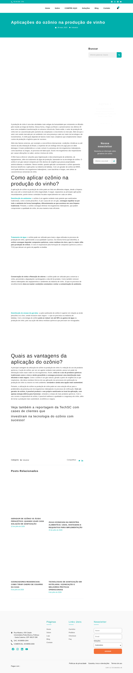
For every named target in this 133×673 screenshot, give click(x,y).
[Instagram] (115, 1)
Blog (97, 8)
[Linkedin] (118, 1)
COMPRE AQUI (71, 8)
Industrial (75, 27)
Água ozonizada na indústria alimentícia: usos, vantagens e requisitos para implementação (65, 524)
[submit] (113, 161)
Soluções (86, 8)
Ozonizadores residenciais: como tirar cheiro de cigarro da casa (27, 584)
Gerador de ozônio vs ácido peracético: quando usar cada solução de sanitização (27, 521)
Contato (106, 8)
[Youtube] (120, 1)
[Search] (119, 55)
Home (47, 8)
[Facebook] (112, 1)
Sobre (57, 8)
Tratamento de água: (19, 237)
